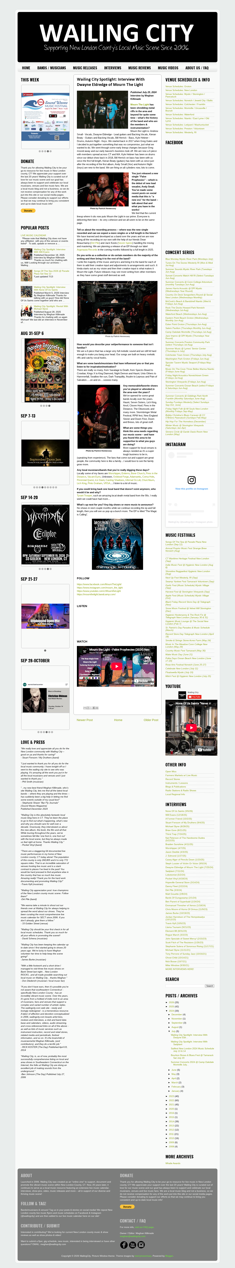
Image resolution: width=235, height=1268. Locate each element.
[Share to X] (91, 708)
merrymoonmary (143, 1256)
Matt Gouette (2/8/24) (176, 894)
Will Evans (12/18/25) (176, 815)
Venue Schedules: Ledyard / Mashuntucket (187, 125)
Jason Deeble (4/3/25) (176, 852)
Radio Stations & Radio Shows (180, 790)
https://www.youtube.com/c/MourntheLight (99, 591)
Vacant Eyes (94, 476)
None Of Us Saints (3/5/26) (179, 811)
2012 (172, 1130)
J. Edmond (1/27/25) (175, 856)
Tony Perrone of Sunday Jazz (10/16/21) (186, 954)
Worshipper (114, 473)
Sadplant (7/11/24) (174, 871)
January (176, 1091)
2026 (172, 1002)
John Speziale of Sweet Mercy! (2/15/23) (186, 939)
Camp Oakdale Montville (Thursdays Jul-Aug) (188, 332)
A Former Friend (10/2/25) (178, 819)
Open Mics (170, 771)
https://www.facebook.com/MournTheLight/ (99, 584)
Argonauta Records (87, 249)
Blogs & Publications (175, 787)
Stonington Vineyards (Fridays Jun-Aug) (185, 382)
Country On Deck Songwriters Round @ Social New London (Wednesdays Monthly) (188, 296)
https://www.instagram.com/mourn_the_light (100, 587)
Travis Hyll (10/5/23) (175, 923)
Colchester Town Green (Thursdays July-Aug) (188, 355)
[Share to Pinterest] (97, 708)
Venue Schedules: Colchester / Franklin (185, 104)
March (175, 1082)
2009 (172, 1142)
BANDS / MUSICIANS (51, 67)
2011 (171, 1134)
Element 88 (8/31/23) (176, 931)
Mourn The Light (139, 104)
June (174, 1070)
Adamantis (135, 476)
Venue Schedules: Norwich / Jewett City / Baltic (189, 100)
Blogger (169, 1256)
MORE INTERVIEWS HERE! (179, 969)
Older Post (151, 720)
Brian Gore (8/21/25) (175, 830)
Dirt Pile (95, 243)
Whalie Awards (172, 1163)
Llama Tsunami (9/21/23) (178, 927)
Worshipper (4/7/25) (175, 848)
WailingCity (173, 522)
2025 (172, 1006)
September (177, 1023)
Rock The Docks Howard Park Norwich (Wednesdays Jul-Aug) (185, 309)
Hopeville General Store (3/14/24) (182, 882)
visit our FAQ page (144, 1227)
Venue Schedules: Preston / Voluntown (184, 128)
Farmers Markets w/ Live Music (181, 775)
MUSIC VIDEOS (168, 67)
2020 (172, 1109)
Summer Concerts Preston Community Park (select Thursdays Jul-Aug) (187, 343)
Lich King (81, 483)
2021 (172, 1104)
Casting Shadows (115, 480)
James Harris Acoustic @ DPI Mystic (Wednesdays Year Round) (183, 289)
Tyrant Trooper (84, 495)
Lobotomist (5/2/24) (175, 875)
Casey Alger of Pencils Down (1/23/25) (184, 859)
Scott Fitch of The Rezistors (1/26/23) (184, 942)
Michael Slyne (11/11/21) (177, 950)
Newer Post (85, 720)
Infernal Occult (133, 480)
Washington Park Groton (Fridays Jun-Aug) (187, 359)
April (174, 1078)
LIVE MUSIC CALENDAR (33, 235)
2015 (172, 1117)
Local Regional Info (175, 794)
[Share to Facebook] (94, 708)
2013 (172, 1125)
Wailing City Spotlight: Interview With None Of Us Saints (49, 288)
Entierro (125, 473)
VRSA (107, 483)
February (176, 1087)
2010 (172, 1138)
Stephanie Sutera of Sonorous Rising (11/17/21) (189, 946)
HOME (26, 67)
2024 (172, 1011)
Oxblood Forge (121, 476)
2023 (172, 1096)
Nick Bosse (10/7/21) (176, 961)
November (177, 1018)
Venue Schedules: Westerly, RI (180, 132)
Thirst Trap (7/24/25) (175, 834)
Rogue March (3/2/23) (176, 935)
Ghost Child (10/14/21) (176, 958)
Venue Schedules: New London (181, 90)
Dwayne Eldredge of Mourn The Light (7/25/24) (189, 867)
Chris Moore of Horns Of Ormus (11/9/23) (186, 909)
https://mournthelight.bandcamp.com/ (96, 594)
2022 (172, 1100)
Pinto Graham (95, 483)
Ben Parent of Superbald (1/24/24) (182, 901)
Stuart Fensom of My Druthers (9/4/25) (185, 822)
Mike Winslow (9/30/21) (177, 965)
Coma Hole (148, 476)
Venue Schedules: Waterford (179, 114)
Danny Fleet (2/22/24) (176, 886)
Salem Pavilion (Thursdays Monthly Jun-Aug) (188, 328)
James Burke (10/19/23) (177, 913)
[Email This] (84, 708)
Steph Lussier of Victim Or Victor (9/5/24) (186, 863)
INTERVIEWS (112, 67)
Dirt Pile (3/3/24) (173, 890)
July (174, 1031)
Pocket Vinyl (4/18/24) (176, 878)
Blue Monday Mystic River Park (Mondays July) (189, 259)
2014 (172, 1121)
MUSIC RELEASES (85, 67)
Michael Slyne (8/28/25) (177, 826)
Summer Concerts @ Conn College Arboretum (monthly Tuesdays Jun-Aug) (188, 283)
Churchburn (148, 480)
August (175, 1027)
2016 (172, 1113)
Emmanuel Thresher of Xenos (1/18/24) (185, 905)
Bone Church (138, 473)
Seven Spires (125, 243)
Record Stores (172, 779)
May (174, 1074)
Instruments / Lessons (176, 783)
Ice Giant (99, 480)
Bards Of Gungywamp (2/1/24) (180, 898)
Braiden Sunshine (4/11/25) (179, 844)
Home (118, 720)
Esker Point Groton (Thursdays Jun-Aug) (186, 324)
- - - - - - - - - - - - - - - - (176, 555)
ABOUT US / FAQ (197, 67)
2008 (172, 1146)
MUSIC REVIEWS (139, 67)
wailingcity (188, 522)
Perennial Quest (85, 480)
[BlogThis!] (88, 708)
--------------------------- (176, 392)
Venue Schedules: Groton (178, 86)
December (177, 1014)
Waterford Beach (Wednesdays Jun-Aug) (186, 314)
